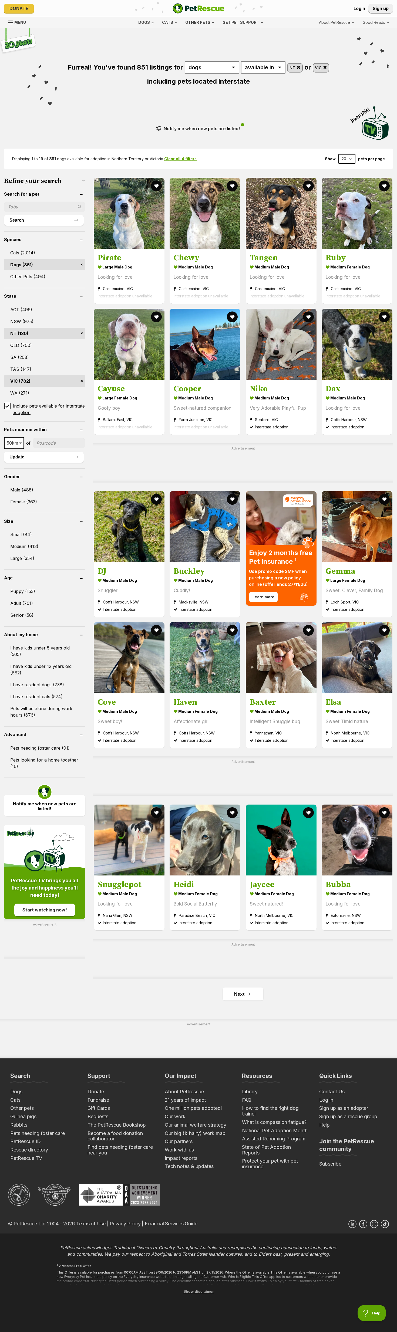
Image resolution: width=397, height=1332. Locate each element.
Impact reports (181, 1158)
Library (250, 1091)
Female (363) (23, 501)
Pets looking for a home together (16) (44, 763)
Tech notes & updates (189, 1166)
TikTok (385, 1224)
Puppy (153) (22, 591)
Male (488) (21, 490)
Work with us (179, 1150)
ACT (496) (21, 309)
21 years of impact (185, 1100)
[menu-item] (376, 22)
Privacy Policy (125, 1223)
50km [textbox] (12, 443)
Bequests (98, 1116)
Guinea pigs (23, 1116)
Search (16, 220)
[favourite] (156, 186)
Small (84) (21, 534)
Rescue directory (29, 1150)
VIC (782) (20, 381)
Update (16, 457)
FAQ (246, 1100)
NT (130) (19, 333)
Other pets (22, 1108)
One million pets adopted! (193, 1108)
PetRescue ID (25, 1141)
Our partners (179, 1141)
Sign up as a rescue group (348, 1116)
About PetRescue (184, 1091)
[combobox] (14, 443)
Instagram (374, 1224)
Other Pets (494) (27, 276)
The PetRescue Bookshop (117, 1125)
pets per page (371, 159)
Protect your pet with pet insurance (270, 1163)
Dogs (16, 1091)
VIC (319, 67)
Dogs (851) (21, 264)
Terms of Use (91, 1223)
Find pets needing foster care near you (120, 1150)
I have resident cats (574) (36, 696)
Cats (15, 1100)
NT (293, 67)
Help (324, 1125)
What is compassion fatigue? (274, 1122)
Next (239, 994)
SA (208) (19, 357)
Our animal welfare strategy (195, 1125)
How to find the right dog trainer (270, 1111)
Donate (18, 8)
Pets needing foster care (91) (40, 748)
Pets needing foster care (37, 1133)
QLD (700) (21, 345)
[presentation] (281, 548)
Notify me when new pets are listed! (202, 128)
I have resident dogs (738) (37, 684)
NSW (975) (21, 321)
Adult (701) (21, 603)
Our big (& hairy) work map (195, 1133)
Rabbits (18, 1125)
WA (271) (19, 393)
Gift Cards (99, 1108)
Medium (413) (24, 546)
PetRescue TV (26, 1158)
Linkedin (352, 1224)
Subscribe (330, 1164)
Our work (175, 1116)
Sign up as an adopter (343, 1108)
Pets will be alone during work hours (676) (41, 712)
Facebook (363, 1224)
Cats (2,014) (22, 252)
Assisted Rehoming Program (273, 1138)
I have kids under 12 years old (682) (41, 669)
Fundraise (98, 1100)
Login (359, 8)
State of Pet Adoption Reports (266, 1150)
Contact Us (332, 1091)
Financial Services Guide (171, 1223)
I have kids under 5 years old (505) (40, 651)
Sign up (381, 8)
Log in (326, 1100)
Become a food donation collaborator (115, 1136)
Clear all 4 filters (180, 158)
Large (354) (22, 558)
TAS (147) (20, 369)
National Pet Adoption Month (275, 1130)
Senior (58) (21, 615)
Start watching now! (44, 910)
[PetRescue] (198, 8)
